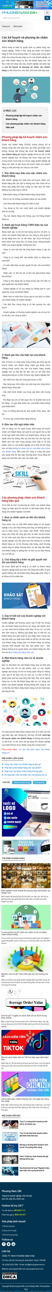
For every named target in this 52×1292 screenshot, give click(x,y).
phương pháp (40, 782)
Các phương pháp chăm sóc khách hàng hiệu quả (25, 125)
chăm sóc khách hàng (22, 782)
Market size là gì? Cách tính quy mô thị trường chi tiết (24, 975)
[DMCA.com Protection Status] (9, 1275)
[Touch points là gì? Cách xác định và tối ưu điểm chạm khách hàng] (26, 917)
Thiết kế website (8, 1226)
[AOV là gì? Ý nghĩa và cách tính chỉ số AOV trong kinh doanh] (26, 1000)
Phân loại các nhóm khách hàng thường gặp (23, 771)
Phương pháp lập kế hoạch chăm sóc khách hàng (24, 117)
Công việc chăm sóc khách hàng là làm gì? (22, 764)
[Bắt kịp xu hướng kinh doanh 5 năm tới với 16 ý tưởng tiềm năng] (10, 1148)
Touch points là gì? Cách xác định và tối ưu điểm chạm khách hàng (24, 933)
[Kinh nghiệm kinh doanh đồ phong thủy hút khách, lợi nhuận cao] (26, 875)
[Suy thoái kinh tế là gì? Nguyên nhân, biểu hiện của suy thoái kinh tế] (10, 1171)
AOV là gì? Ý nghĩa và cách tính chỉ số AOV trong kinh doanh (24, 1016)
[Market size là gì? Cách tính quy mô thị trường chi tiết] (26, 959)
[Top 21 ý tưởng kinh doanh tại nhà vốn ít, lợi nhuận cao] (10, 1124)
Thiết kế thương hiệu (10, 1235)
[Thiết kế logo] (26, 812)
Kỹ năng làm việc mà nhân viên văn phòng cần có (25, 775)
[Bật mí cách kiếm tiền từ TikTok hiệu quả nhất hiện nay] (26, 1042)
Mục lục (11, 110)
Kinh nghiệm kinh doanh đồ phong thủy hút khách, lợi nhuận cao (25, 891)
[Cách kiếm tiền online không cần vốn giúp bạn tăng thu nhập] (26, 1084)
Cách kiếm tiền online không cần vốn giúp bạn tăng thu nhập (25, 1100)
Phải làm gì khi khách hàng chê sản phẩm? (22, 768)
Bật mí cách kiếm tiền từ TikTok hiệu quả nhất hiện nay (24, 1058)
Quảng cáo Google (9, 1230)
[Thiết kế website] (26, 4)
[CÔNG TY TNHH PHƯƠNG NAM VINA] (21, 12)
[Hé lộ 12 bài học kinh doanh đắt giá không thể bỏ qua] (10, 1159)
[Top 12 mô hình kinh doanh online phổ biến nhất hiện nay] (10, 1136)
